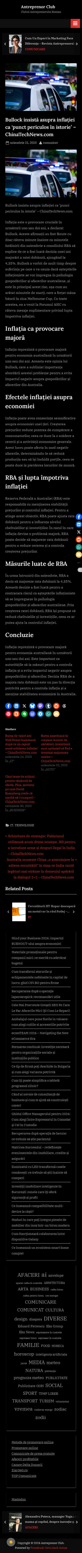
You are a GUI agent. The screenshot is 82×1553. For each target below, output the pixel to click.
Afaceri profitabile (25, 1459)
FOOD (45, 1346)
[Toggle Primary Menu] (75, 23)
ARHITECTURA (54, 1283)
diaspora (35, 1319)
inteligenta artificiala (51, 1354)
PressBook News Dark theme (48, 1548)
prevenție (50, 1371)
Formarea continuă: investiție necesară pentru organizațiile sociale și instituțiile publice (40, 1052)
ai (44, 1274)
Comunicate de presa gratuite (33, 1453)
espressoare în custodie (49, 1332)
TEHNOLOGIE (24, 825)
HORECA (58, 1346)
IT (11, 825)
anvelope (55, 1275)
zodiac (60, 1409)
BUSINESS (39, 1289)
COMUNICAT (30, 1310)
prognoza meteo (29, 1377)
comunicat (50, 143)
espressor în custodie (49, 1338)
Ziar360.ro (20, 1470)
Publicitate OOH (31, 1386)
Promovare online (25, 1448)
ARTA (23, 1288)
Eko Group (54, 1326)
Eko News (26, 1332)
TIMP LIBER (48, 1393)
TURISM (46, 1401)
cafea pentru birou (33, 1295)
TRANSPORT (25, 1401)
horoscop (24, 1354)
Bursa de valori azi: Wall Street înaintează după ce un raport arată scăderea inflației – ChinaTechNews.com (21, 744)
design (21, 1319)
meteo (53, 1362)
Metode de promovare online (33, 1442)
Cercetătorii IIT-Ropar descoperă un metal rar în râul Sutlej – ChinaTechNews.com (51, 909)
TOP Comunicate (24, 1476)
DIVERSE (55, 1318)
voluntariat (62, 1401)
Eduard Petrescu (31, 1326)
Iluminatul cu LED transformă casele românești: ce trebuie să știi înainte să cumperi (39, 1172)
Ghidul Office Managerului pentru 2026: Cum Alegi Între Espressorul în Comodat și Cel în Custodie (41, 1119)
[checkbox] (11, 1542)
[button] (8, 706)
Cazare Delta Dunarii (27, 1464)
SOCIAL (54, 1385)
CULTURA (54, 1309)
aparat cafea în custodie (29, 1283)
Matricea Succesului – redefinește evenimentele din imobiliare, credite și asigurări (40, 1152)
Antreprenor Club (38, 6)
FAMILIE (28, 1344)
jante (24, 1363)
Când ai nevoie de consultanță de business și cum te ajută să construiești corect (40, 1099)
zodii (40, 1417)
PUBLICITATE (56, 1378)
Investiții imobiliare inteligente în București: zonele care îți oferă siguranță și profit (37, 1191)
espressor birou (28, 1338)
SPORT (30, 1393)
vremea (24, 1409)
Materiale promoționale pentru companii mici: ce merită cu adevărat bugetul (39, 957)
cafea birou (57, 1289)
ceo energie (51, 1295)
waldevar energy (43, 1409)
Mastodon (19, 1499)
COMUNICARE (40, 1302)
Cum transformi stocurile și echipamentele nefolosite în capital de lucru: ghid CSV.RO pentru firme (39, 977)
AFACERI (28, 1274)
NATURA (34, 1370)
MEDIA (37, 1362)
